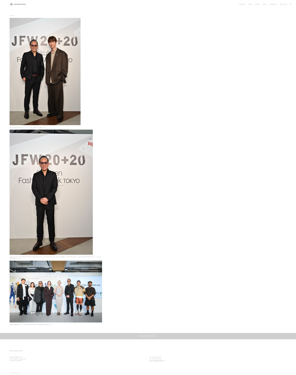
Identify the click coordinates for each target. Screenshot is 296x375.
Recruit (265, 4)
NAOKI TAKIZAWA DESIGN (18, 4)
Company (257, 4)
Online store (283, 4)
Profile (250, 4)
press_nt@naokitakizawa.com (156, 360)
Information (273, 4)
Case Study (242, 4)
